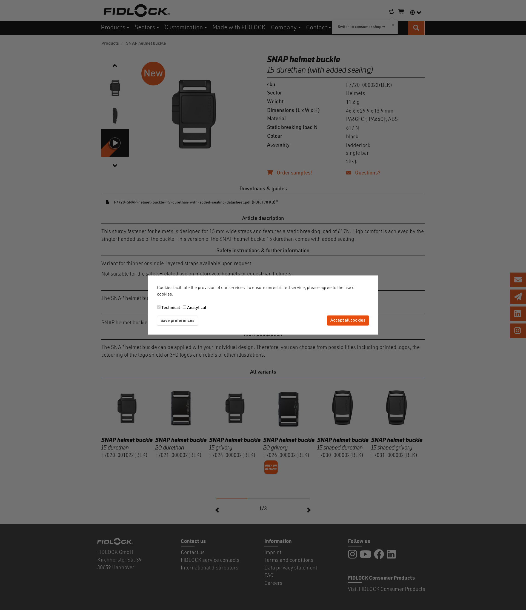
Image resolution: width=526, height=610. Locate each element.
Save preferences (178, 320)
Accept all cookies (347, 320)
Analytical (196, 307)
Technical (170, 307)
